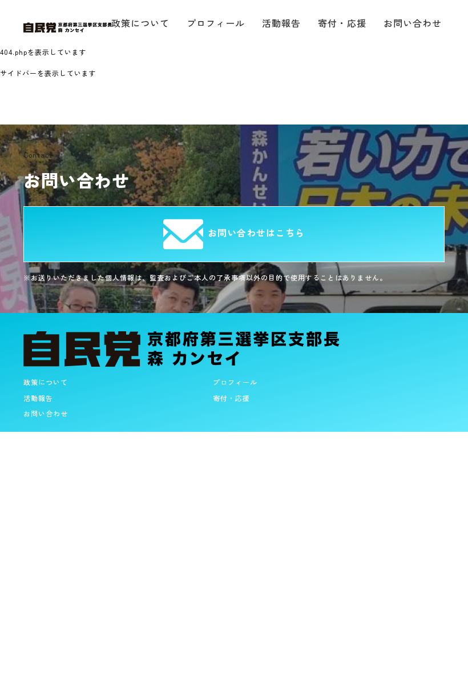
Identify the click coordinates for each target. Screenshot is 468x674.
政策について (45, 382)
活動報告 (281, 23)
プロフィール (216, 23)
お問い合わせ (413, 23)
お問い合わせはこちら (256, 232)
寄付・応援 (342, 23)
